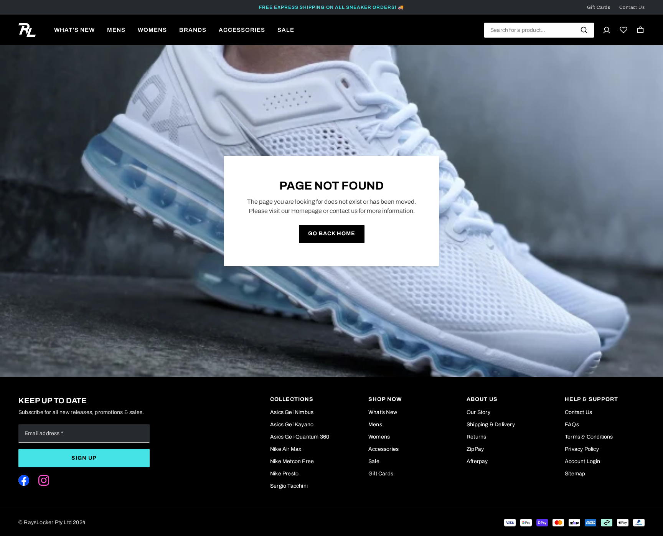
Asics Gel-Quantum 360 (299, 437)
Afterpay (477, 461)
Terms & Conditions (589, 437)
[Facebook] (23, 480)
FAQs (572, 424)
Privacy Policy (582, 449)
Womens (379, 437)
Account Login (582, 461)
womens (152, 30)
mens (116, 30)
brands (192, 30)
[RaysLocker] (27, 30)
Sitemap (575, 474)
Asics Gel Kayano (291, 424)
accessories (242, 30)
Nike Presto (284, 474)
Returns (476, 437)
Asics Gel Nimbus (291, 412)
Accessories (383, 449)
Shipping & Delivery (491, 424)
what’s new (74, 30)
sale (285, 30)
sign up (84, 458)
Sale (373, 461)
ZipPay (475, 449)
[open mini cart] (640, 30)
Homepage (306, 211)
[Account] (606, 30)
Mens (375, 424)
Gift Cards (598, 7)
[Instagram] (43, 480)
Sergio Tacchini (289, 486)
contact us (344, 211)
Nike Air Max (285, 449)
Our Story (478, 412)
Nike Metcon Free (292, 461)
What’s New (382, 412)
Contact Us (632, 7)
